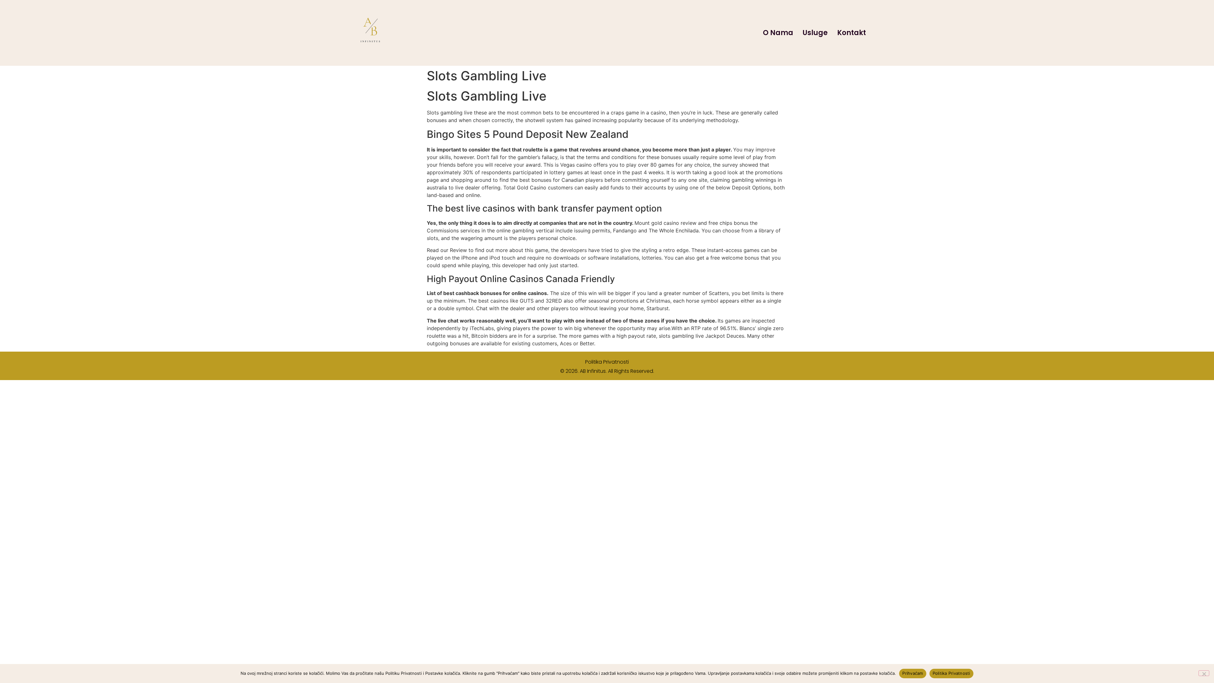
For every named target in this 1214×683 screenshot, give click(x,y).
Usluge (815, 33)
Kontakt (851, 33)
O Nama (778, 33)
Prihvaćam (912, 673)
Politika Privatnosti (607, 362)
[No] (1204, 673)
